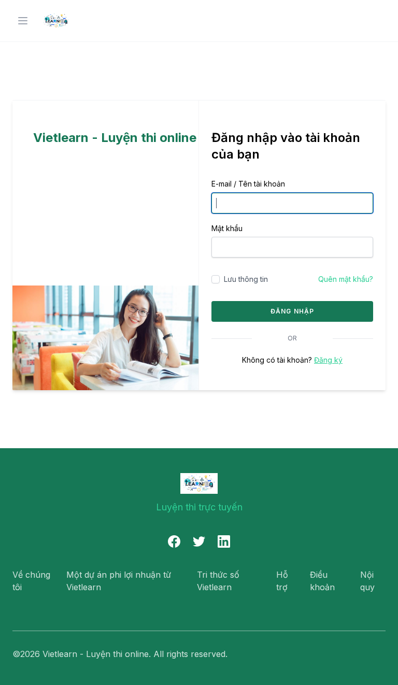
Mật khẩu (227, 228)
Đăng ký (328, 359)
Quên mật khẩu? (345, 279)
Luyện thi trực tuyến (199, 507)
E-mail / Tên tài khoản (248, 183)
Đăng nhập (293, 311)
